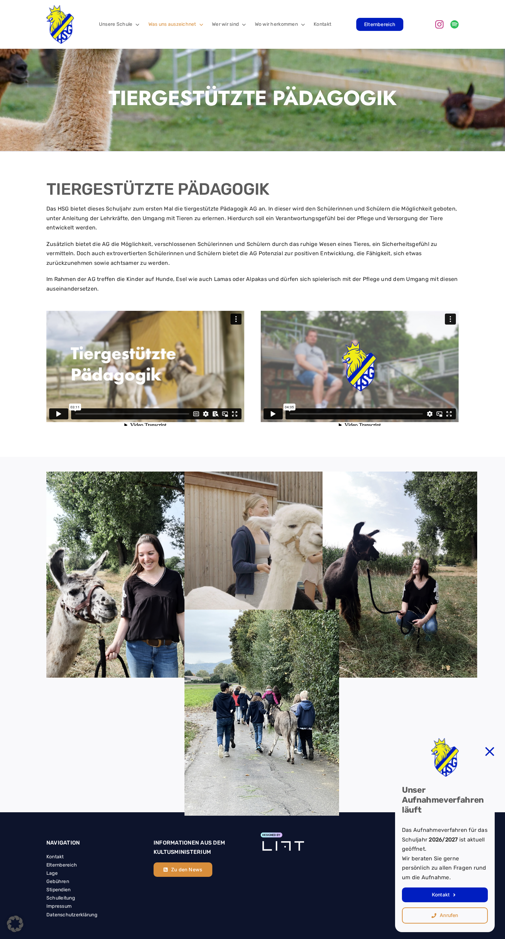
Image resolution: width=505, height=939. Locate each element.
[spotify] (454, 24)
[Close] (489, 751)
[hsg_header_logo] (60, 8)
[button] (15, 924)
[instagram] (439, 24)
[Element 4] (282, 835)
